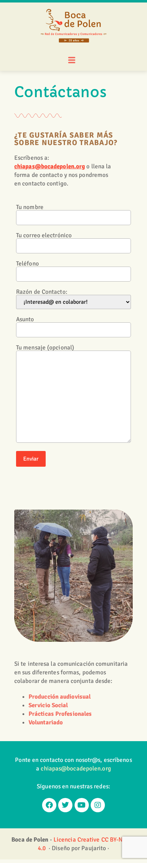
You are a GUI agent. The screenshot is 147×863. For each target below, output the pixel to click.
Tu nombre (30, 207)
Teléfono (27, 264)
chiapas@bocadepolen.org (49, 166)
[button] (72, 60)
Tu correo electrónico (44, 235)
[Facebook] (49, 805)
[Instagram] (98, 805)
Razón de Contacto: (41, 292)
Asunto (25, 319)
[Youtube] (82, 805)
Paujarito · (95, 848)
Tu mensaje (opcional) (45, 347)
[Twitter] (65, 805)
